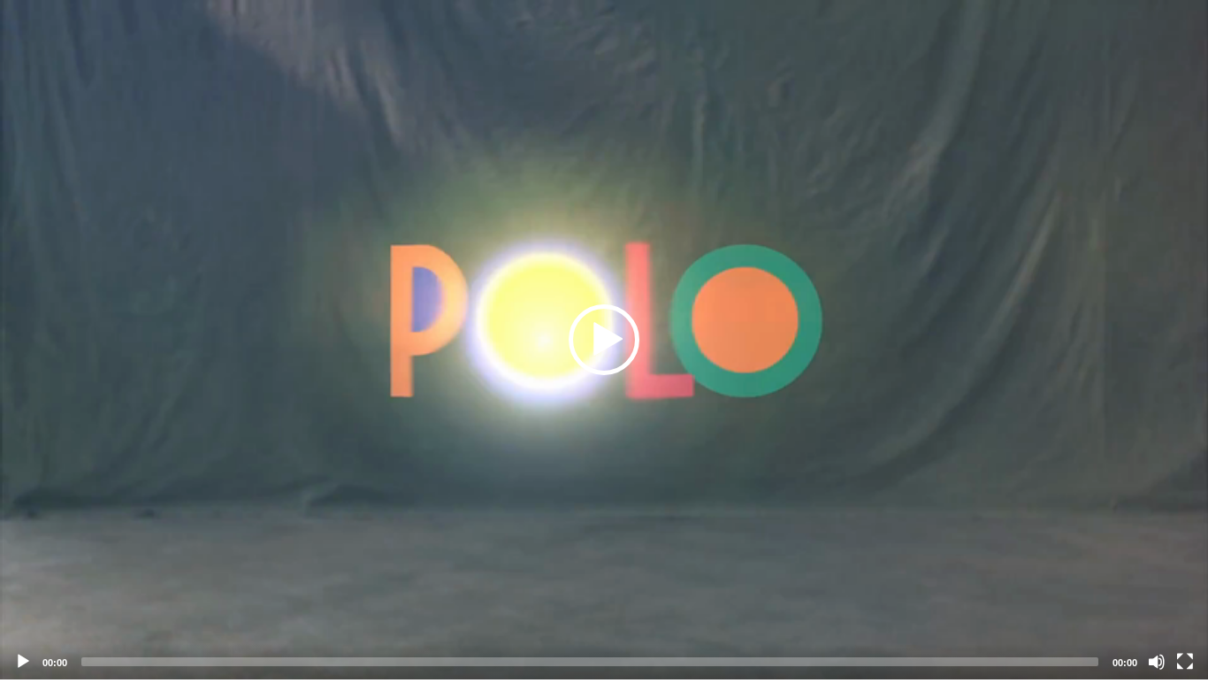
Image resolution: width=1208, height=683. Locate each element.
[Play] (23, 662)
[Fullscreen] (1185, 662)
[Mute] (1157, 662)
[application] (604, 339)
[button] (604, 339)
